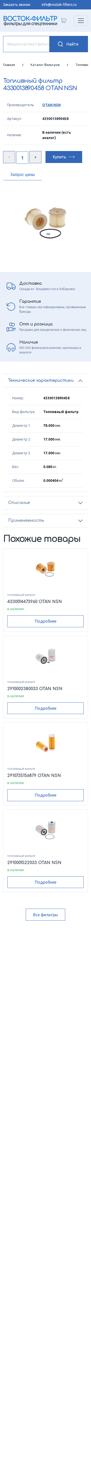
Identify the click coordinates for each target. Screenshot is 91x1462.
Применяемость (26, 520)
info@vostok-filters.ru (59, 5)
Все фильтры (45, 914)
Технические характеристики (41, 380)
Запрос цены (22, 174)
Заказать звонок (16, 5)
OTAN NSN (51, 105)
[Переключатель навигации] (81, 21)
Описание (19, 502)
